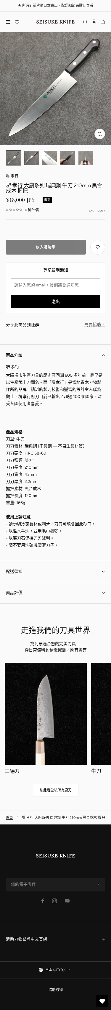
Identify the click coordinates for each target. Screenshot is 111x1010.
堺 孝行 (12, 176)
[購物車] (103, 22)
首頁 (9, 818)
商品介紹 (14, 355)
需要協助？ (94, 324)
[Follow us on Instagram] (54, 901)
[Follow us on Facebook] (43, 901)
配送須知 (14, 571)
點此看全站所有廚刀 (56, 790)
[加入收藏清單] (98, 247)
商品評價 (14, 592)
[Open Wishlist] (17, 21)
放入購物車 (46, 247)
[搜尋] (85, 22)
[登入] (94, 22)
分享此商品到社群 (22, 324)
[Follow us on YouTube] (67, 901)
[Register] (98, 884)
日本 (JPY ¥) (55, 970)
